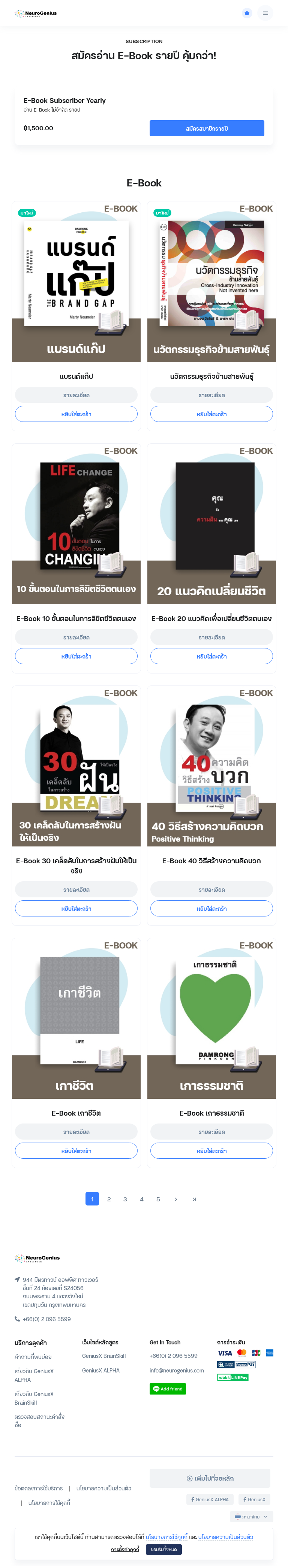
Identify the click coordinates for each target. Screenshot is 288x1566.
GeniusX (256, 1499)
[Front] (37, 1257)
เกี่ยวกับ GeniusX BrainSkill (34, 1398)
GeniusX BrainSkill (104, 1355)
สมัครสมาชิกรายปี (207, 128)
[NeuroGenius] (36, 13)
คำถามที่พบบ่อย (33, 1356)
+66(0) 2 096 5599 (174, 1355)
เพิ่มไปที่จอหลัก (213, 1478)
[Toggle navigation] (265, 13)
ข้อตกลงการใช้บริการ (39, 1488)
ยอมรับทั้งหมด (164, 1549)
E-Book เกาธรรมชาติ (212, 1112)
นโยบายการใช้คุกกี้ (167, 1537)
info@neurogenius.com (177, 1370)
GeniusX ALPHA (101, 1370)
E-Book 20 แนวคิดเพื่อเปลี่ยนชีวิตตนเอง (212, 618)
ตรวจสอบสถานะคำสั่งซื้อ (39, 1421)
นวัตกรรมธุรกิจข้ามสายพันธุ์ (212, 376)
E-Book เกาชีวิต (76, 1112)
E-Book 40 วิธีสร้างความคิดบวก (211, 860)
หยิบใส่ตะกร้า (77, 414)
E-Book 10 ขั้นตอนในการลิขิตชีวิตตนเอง (76, 618)
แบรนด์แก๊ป (76, 376)
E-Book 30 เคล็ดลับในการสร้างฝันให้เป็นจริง (76, 865)
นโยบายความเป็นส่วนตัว (225, 1537)
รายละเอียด (76, 395)
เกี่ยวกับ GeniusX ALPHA (34, 1375)
